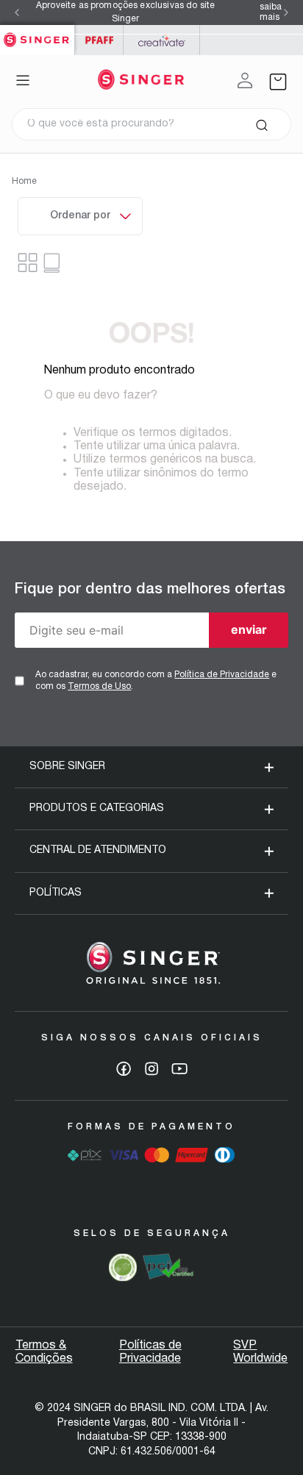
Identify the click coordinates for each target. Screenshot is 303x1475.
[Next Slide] (286, 12)
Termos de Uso (99, 686)
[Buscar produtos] (261, 124)
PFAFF (99, 40)
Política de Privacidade (221, 675)
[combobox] (151, 124)
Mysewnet (161, 40)
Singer (37, 33)
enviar (249, 629)
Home (24, 181)
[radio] (53, 263)
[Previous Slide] (17, 12)
